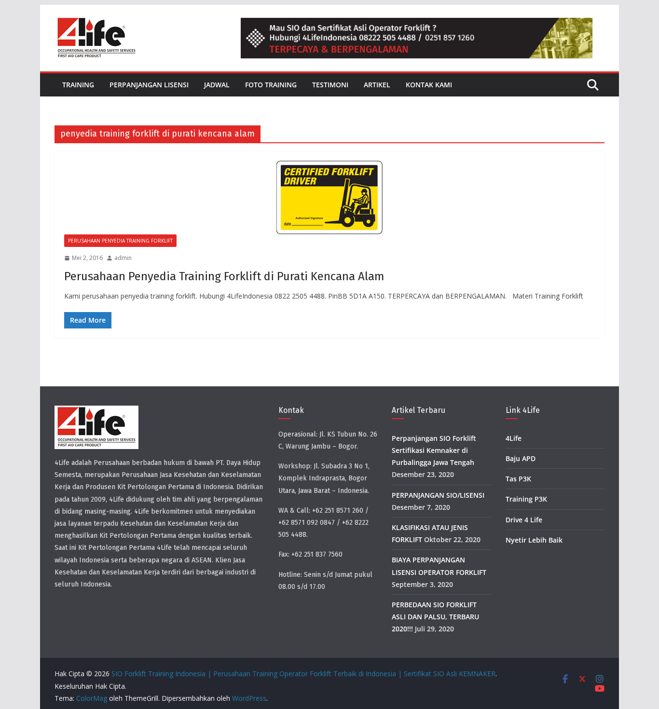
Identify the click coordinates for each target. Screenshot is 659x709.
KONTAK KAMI (429, 84)
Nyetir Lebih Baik (534, 540)
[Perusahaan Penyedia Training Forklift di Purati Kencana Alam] (329, 197)
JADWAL (217, 84)
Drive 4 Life (524, 519)
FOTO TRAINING (271, 84)
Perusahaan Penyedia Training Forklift (120, 240)
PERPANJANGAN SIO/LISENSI (438, 495)
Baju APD (520, 458)
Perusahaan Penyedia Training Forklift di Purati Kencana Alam (224, 276)
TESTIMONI (330, 84)
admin (123, 258)
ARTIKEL (377, 84)
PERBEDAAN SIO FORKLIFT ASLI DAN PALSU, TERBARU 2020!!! (435, 616)
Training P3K (526, 499)
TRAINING (78, 84)
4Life (514, 438)
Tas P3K (518, 478)
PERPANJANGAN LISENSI (149, 84)
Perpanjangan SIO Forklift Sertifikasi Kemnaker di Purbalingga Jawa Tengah (434, 450)
